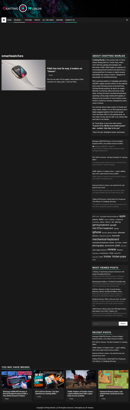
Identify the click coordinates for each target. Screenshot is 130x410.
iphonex (121, 232)
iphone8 (104, 232)
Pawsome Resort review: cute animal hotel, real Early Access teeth (111, 394)
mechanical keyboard (105, 239)
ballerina (95, 219)
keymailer (116, 236)
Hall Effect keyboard (102, 228)
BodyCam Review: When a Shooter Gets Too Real (109, 299)
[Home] (4, 20)
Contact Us (70, 20)
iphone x (95, 236)
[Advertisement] (65, 38)
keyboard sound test (105, 236)
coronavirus (95, 222)
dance (102, 222)
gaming (118, 222)
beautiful (107, 219)
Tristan (51, 75)
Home (9, 20)
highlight (116, 228)
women (94, 259)
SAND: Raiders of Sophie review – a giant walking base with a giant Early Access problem (81, 394)
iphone (96, 232)
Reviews (17, 20)
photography (98, 245)
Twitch (37, 20)
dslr (113, 222)
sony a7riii (95, 257)
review (112, 249)
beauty (112, 219)
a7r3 (93, 216)
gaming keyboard (100, 225)
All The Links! (48, 20)
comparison (119, 219)
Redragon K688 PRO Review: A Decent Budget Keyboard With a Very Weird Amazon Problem (15, 394)
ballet (101, 219)
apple (122, 216)
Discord (59, 20)
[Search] (127, 20)
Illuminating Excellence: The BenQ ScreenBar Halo (109, 282)
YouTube (28, 20)
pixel (117, 245)
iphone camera (112, 232)
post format (123, 246)
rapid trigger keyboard (99, 250)
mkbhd (124, 242)
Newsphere (79, 408)
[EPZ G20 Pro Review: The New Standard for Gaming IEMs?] (49, 379)
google (113, 225)
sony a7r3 (117, 253)
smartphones (104, 253)
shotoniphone (95, 253)
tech (101, 257)
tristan (107, 256)
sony (111, 253)
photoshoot (109, 246)
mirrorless (118, 242)
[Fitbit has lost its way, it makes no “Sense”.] (24, 75)
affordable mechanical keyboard (109, 216)
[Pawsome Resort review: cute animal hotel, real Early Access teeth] (113, 379)
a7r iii (97, 216)
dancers (108, 222)
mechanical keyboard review (103, 243)
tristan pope (119, 256)
